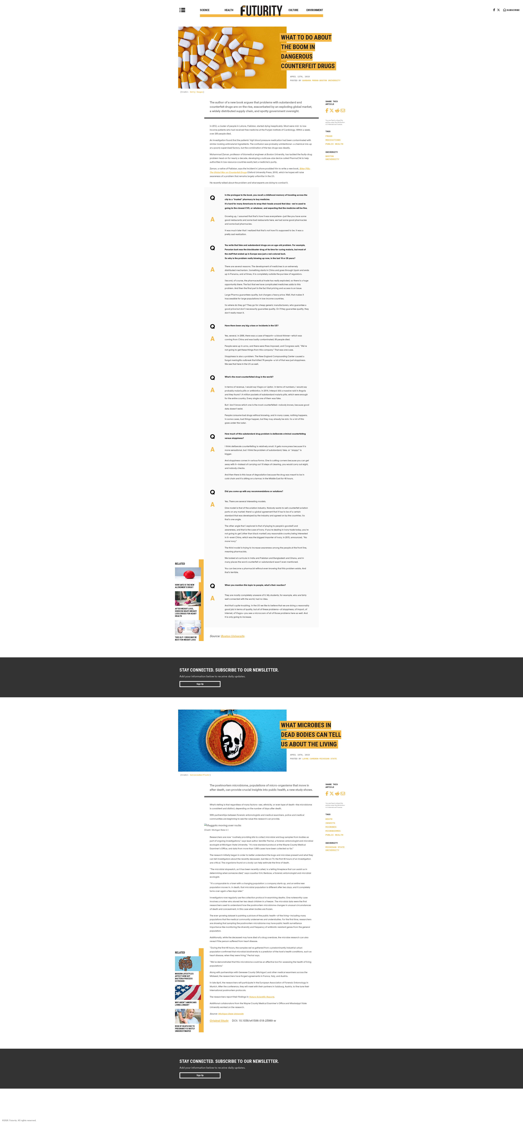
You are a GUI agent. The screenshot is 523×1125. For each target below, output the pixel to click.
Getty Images (196, 92)
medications (333, 140)
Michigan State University (335, 849)
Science (204, 10)
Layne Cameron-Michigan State (319, 759)
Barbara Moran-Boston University (321, 80)
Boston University (332, 158)
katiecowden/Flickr (200, 775)
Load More (261, 1098)
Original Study (219, 1020)
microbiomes (333, 831)
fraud (329, 136)
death (329, 819)
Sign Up (200, 684)
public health (334, 144)
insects (330, 823)
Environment (314, 10)
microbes (331, 827)
